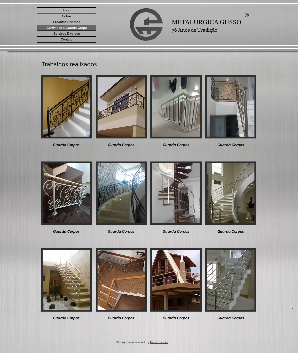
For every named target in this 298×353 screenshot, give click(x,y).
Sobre (66, 16)
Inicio (67, 10)
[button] (66, 116)
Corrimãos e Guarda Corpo (67, 28)
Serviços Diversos (67, 33)
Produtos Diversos (66, 22)
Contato (66, 39)
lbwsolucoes (159, 342)
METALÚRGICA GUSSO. (207, 22)
